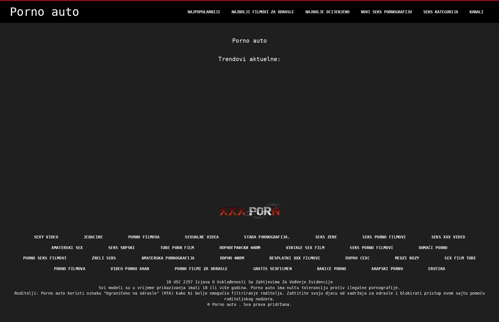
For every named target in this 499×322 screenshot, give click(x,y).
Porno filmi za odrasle (201, 268)
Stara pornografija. (267, 237)
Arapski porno (387, 268)
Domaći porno (433, 247)
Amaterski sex (67, 247)
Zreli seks (104, 258)
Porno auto (225, 304)
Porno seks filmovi (44, 258)
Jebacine (93, 237)
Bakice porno (331, 268)
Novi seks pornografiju (386, 12)
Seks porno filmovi (384, 237)
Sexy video (46, 237)
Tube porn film (177, 247)
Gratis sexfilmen (272, 268)
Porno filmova (144, 237)
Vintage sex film (305, 247)
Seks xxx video (448, 237)
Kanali (476, 12)
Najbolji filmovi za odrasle (263, 12)
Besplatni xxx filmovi (294, 258)
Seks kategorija (440, 12)
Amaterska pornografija (168, 258)
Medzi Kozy (407, 258)
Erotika (436, 268)
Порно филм (232, 258)
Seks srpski (121, 247)
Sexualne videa (202, 237)
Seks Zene (326, 237)
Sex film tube (460, 258)
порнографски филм (239, 247)
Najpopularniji (204, 12)
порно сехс (357, 258)
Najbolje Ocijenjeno (327, 12)
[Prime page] (249, 211)
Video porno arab (130, 268)
